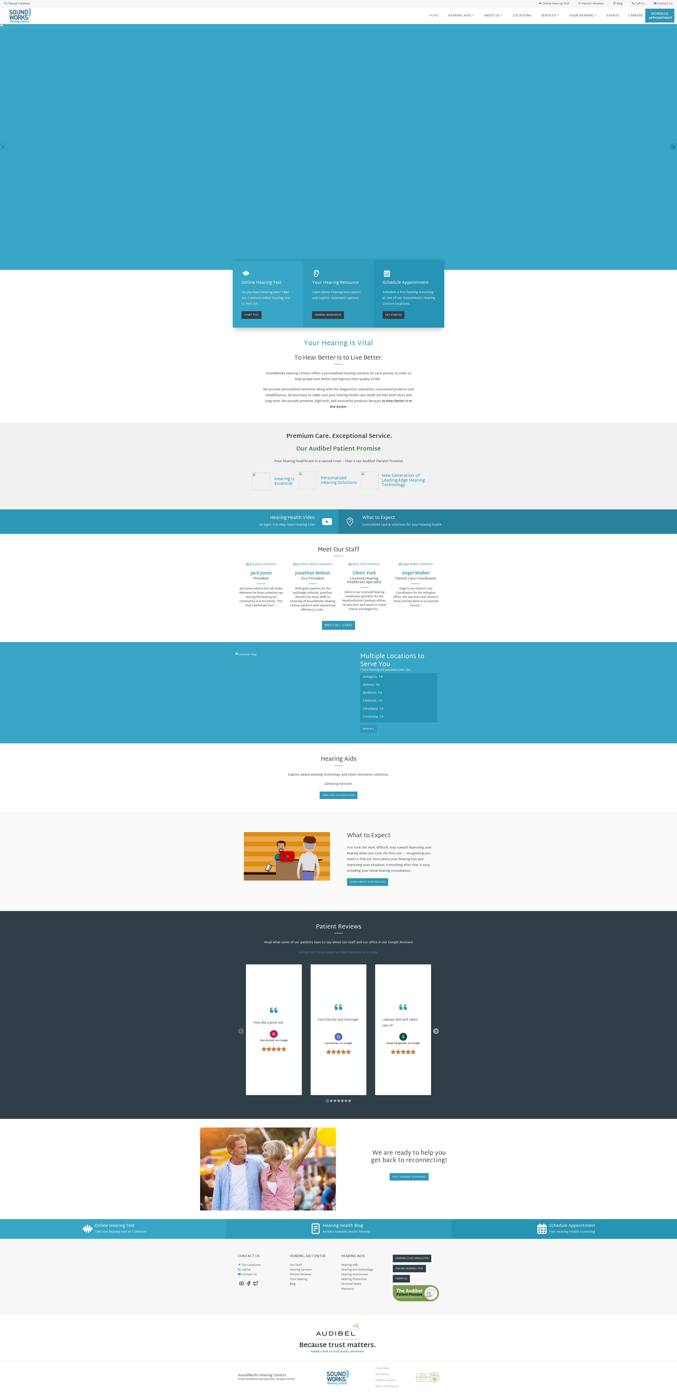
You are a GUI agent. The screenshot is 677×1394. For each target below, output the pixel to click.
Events (613, 15)
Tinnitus (401, 1279)
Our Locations (251, 1265)
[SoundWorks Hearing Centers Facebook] (248, 1283)
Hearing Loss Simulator (412, 1258)
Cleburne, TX (372, 701)
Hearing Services (301, 1270)
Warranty (347, 1289)
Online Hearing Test (555, 3)
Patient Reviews (593, 3)
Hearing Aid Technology (357, 1270)
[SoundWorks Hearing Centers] (21, 15)
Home (434, 15)
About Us (492, 15)
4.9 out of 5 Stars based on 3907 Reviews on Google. (338, 953)
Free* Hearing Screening (409, 1177)
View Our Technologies (338, 795)
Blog (620, 3)
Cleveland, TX (373, 709)
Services (548, 15)
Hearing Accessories (354, 1274)
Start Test (251, 315)
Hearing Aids (459, 15)
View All (368, 729)
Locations (522, 15)
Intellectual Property (386, 1380)
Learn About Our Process (367, 882)
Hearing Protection (354, 1279)
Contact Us (665, 3)
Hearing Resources (328, 315)
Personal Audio (351, 1284)
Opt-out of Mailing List (387, 1386)
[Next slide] (673, 146)
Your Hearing (581, 15)
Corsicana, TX (373, 717)
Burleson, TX (372, 693)
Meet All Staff (338, 625)
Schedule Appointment (660, 16)
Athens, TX (371, 685)
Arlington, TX (373, 677)
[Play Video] (287, 856)
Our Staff (296, 1265)
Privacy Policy (382, 1368)
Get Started (393, 315)
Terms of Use (382, 1374)
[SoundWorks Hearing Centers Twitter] (255, 1283)
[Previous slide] (3, 146)
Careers (636, 15)
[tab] (327, 1101)
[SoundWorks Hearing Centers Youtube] (241, 1283)
